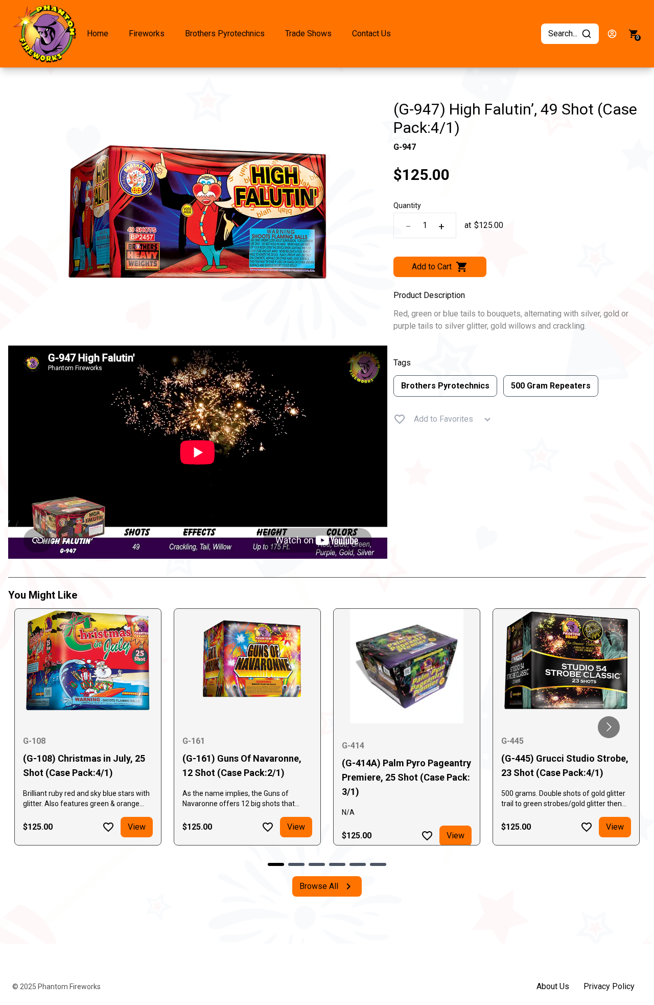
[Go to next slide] (609, 727)
